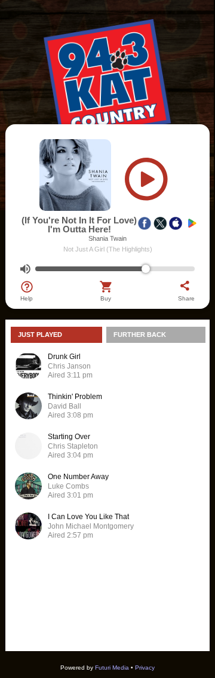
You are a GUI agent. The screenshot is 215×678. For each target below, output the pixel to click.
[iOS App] (175, 223)
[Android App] (191, 223)
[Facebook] (144, 223)
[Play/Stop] (146, 182)
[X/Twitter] (160, 223)
